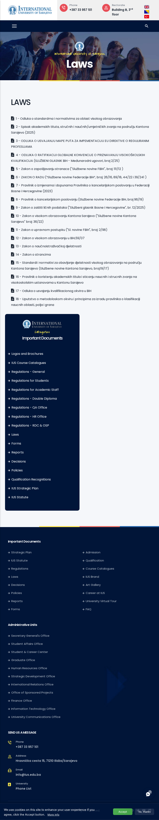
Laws (15, 434)
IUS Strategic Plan (24, 488)
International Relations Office (32, 684)
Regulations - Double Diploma (34, 398)
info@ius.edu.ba (28, 775)
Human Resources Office (29, 668)
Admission (93, 552)
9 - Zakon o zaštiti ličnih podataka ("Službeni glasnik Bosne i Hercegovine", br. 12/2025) (80, 207)
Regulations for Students (30, 380)
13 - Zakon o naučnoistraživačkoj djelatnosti (48, 246)
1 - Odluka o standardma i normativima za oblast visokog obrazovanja (68, 118)
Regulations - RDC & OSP (30, 425)
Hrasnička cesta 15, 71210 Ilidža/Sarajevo (46, 761)
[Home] (30, 9)
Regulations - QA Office (29, 407)
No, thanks (144, 811)
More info (53, 814)
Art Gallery (93, 585)
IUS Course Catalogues (28, 363)
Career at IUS (95, 593)
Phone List (23, 789)
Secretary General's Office (30, 636)
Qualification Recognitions (31, 479)
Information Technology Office (33, 709)
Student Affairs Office (27, 644)
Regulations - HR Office (29, 416)
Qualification (95, 560)
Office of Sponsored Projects (32, 692)
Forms (16, 443)
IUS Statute (19, 497)
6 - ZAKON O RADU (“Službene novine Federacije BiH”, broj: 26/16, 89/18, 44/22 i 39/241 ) (81, 177)
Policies (17, 470)
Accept (122, 811)
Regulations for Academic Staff (35, 389)
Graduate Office (23, 660)
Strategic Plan (21, 552)
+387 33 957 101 (80, 10)
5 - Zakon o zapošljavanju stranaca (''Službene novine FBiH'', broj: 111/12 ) (69, 169)
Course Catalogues (100, 569)
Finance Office (21, 701)
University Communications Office (35, 717)
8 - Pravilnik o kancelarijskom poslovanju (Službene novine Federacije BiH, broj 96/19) (79, 199)
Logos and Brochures (27, 354)
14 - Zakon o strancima (33, 254)
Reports (17, 452)
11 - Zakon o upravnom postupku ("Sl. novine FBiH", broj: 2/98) (61, 230)
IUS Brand (92, 577)
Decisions (18, 461)
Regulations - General (28, 371)
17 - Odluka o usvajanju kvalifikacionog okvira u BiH (53, 291)
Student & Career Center (29, 652)
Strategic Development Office (33, 676)
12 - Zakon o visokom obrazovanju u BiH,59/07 (50, 238)
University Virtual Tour (101, 601)
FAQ (88, 609)
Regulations (19, 569)
